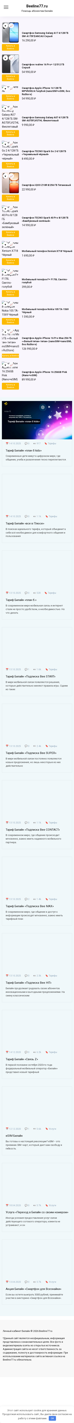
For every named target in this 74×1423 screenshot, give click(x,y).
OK (52, 1418)
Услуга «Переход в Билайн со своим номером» (37, 1212)
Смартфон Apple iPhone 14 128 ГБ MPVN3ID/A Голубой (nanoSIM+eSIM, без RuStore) (46, 91)
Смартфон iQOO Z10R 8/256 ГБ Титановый (46, 185)
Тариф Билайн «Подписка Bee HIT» (28, 982)
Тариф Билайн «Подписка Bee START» (30, 676)
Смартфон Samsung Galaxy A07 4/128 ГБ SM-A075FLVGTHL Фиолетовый (45, 119)
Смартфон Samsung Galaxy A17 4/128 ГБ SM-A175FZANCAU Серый (45, 34)
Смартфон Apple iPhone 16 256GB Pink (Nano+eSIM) (44, 373)
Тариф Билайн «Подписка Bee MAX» (30, 906)
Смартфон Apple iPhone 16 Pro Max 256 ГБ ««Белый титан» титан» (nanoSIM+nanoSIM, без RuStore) (47, 341)
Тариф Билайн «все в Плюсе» (25, 523)
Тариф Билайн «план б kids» (24, 450)
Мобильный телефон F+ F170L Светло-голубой (45, 281)
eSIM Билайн (14, 1135)
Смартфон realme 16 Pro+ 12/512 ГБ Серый (43, 66)
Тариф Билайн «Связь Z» (22, 1059)
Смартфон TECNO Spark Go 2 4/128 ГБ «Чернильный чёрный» (44, 153)
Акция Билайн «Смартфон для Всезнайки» (33, 1288)
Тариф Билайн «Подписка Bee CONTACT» (33, 829)
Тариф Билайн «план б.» (21, 600)
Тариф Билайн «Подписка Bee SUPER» (31, 753)
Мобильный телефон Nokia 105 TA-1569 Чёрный (45, 311)
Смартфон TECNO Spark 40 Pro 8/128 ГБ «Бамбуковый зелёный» (45, 219)
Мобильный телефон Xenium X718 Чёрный (47, 251)
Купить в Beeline (10, 47)
